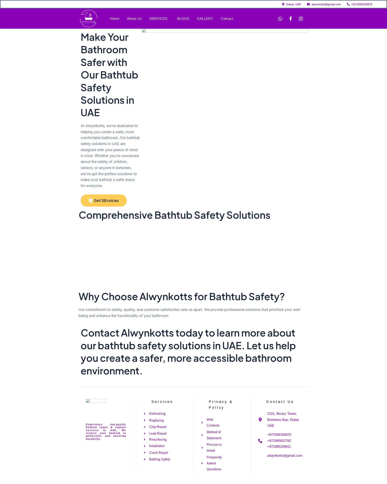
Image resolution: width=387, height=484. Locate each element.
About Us (134, 19)
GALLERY (205, 19)
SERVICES (158, 19)
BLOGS (183, 19)
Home (114, 19)
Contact (227, 19)
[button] (159, 18)
